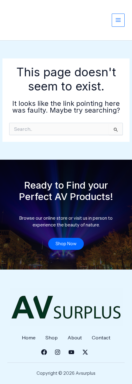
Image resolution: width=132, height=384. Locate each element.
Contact (101, 337)
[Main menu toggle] (118, 20)
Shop (51, 337)
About (75, 337)
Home (29, 337)
